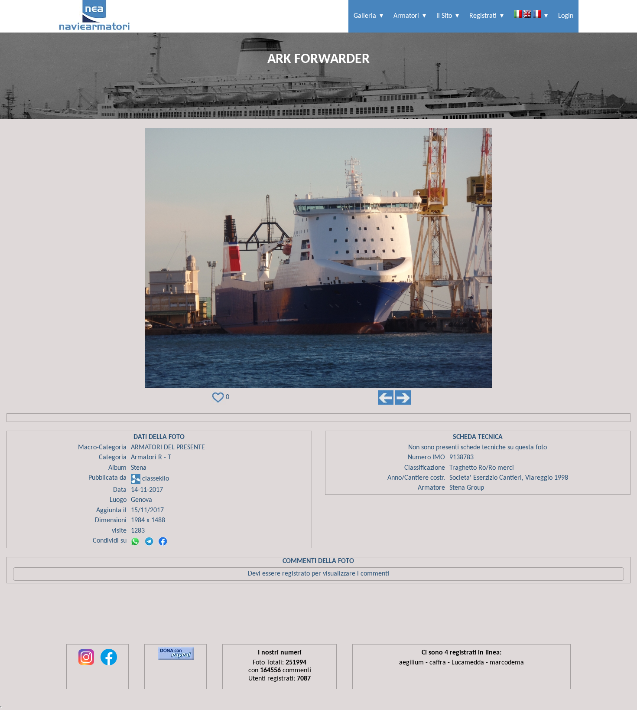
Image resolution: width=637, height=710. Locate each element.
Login (565, 16)
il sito (444, 16)
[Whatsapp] (135, 541)
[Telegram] (149, 541)
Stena (138, 468)
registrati (483, 16)
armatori (406, 16)
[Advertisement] (318, 615)
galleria (365, 16)
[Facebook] (163, 541)
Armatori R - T (151, 457)
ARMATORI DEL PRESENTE (168, 447)
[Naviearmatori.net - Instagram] (86, 665)
